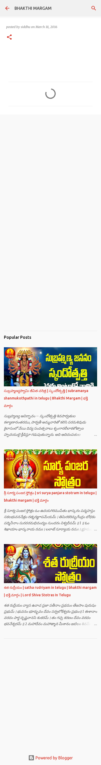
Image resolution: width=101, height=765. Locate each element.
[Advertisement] (50, 164)
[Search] (94, 8)
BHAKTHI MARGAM (33, 8)
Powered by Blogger (53, 757)
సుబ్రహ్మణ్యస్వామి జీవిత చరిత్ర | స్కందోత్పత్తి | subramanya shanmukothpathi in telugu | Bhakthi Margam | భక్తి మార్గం (46, 398)
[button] (9, 37)
